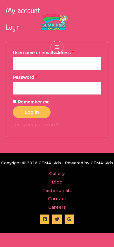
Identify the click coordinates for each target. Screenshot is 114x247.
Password (25, 77)
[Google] (69, 219)
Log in (32, 112)
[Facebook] (44, 219)
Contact (57, 198)
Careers (57, 207)
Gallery (57, 173)
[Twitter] (57, 219)
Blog (57, 182)
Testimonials (57, 190)
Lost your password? (36, 124)
